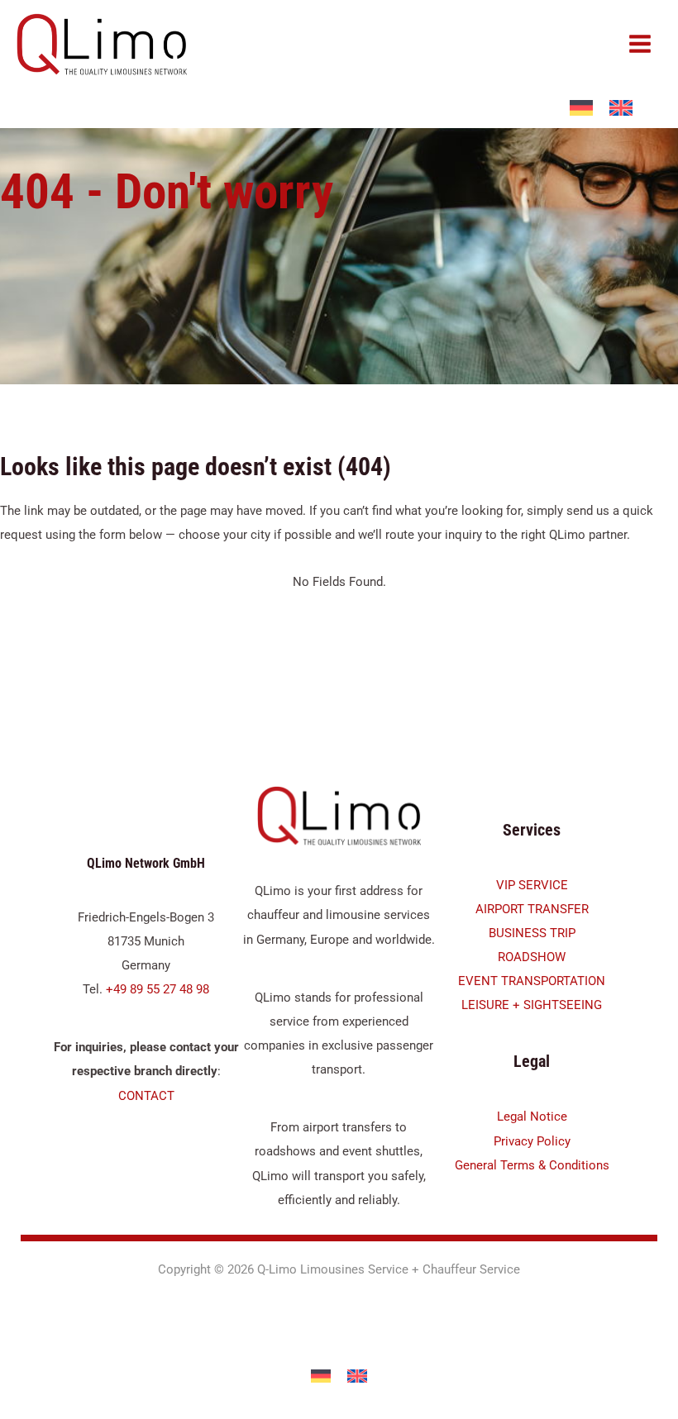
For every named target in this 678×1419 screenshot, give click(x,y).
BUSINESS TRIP (532, 933)
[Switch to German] (321, 1376)
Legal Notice (532, 1116)
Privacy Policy (532, 1141)
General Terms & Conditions (532, 1165)
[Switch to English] (357, 1376)
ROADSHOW (532, 957)
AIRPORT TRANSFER (532, 909)
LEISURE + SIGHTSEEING (531, 1005)
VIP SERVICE (532, 885)
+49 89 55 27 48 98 (157, 989)
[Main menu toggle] (639, 43)
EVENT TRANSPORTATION (531, 981)
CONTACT (146, 1095)
